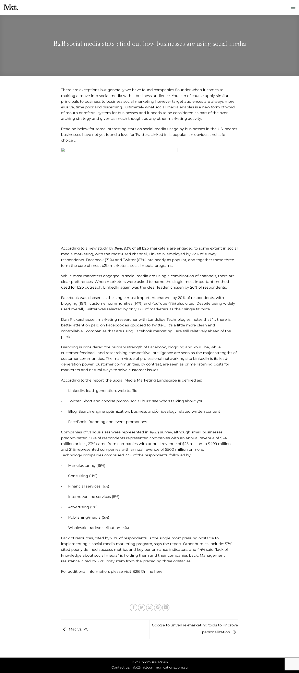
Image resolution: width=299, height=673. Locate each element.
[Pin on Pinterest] (157, 607)
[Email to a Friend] (149, 607)
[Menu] (293, 7)
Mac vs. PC (78, 629)
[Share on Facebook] (133, 607)
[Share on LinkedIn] (165, 607)
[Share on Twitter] (141, 607)
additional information (88, 571)
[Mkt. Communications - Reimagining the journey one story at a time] (23, 7)
